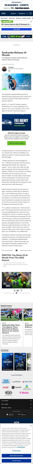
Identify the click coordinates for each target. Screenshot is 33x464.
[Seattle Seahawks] (16, 423)
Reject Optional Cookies (16, 455)
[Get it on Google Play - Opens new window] (22, 415)
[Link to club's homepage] (3, 12)
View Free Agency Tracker (17, 143)
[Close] (31, 22)
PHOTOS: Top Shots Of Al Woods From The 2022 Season (15, 257)
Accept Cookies (16, 460)
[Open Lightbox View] (16, 283)
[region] (16, 443)
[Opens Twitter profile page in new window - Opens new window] (9, 71)
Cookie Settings (16, 450)
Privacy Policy (21, 447)
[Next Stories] (29, 361)
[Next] (21, 290)
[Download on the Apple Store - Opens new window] (10, 414)
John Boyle (11, 67)
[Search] (27, 13)
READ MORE (16, 29)
